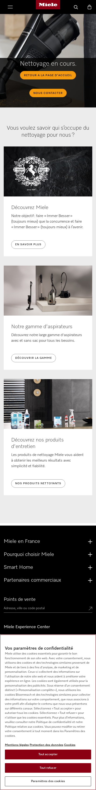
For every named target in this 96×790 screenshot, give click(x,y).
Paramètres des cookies (48, 781)
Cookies (69, 745)
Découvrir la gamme (33, 358)
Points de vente (20, 599)
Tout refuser (48, 767)
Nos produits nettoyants (38, 483)
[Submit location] (90, 609)
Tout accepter (48, 754)
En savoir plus (28, 244)
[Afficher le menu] (10, 7)
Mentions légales (17, 745)
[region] (48, 712)
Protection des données (46, 745)
